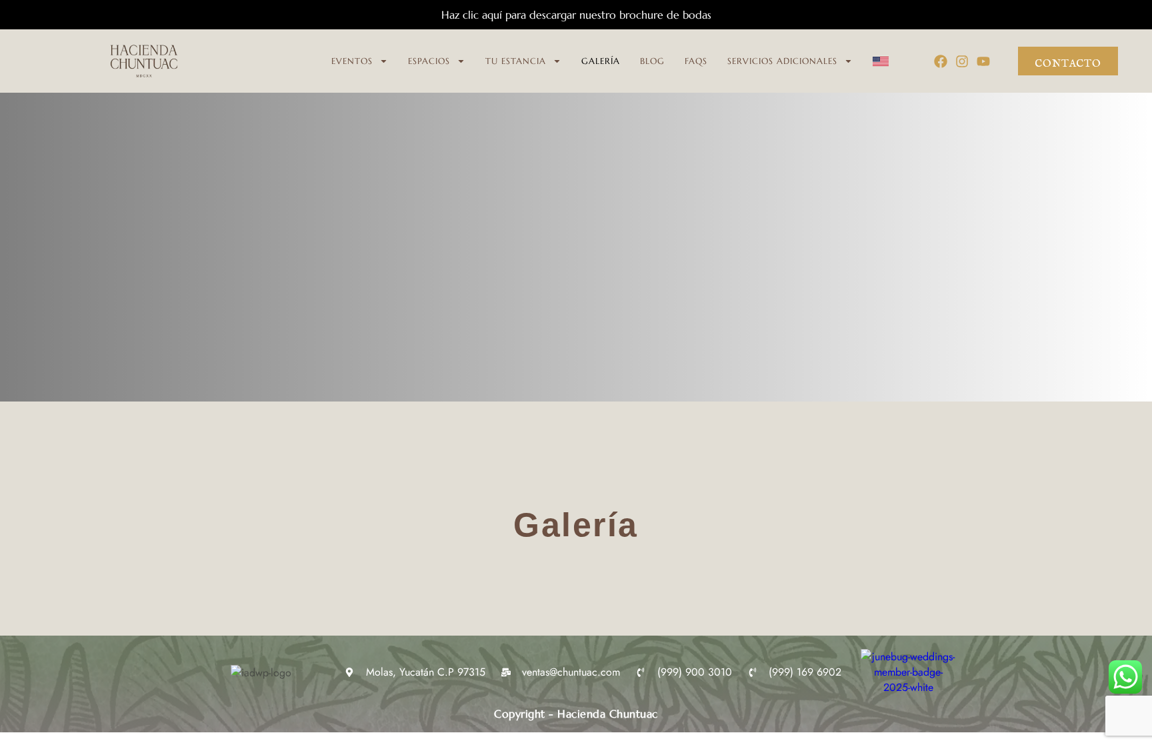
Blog (652, 61)
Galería (600, 61)
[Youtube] (983, 61)
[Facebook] (940, 61)
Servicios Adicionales (782, 61)
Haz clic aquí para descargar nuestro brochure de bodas (576, 14)
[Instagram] (962, 61)
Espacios (429, 61)
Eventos (352, 61)
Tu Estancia (515, 61)
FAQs (696, 61)
